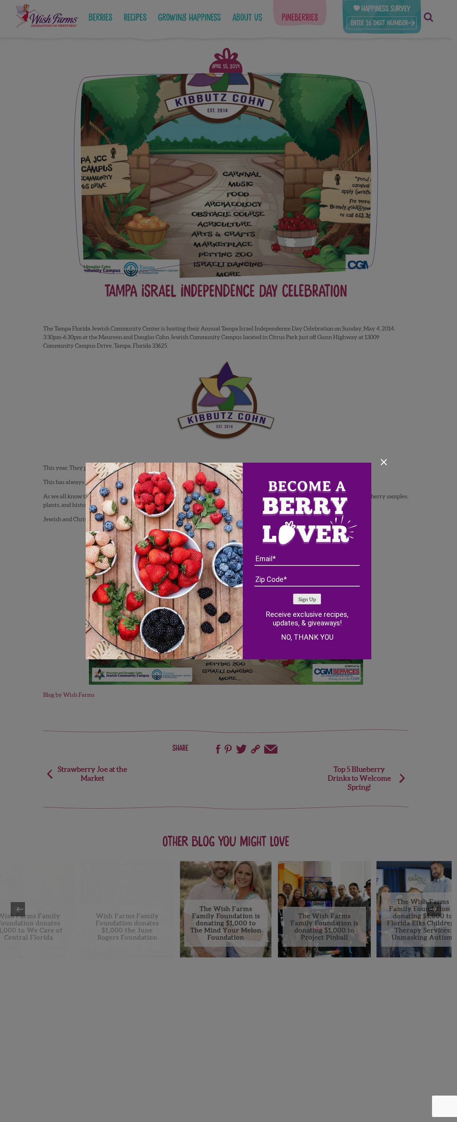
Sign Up (307, 599)
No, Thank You (307, 637)
